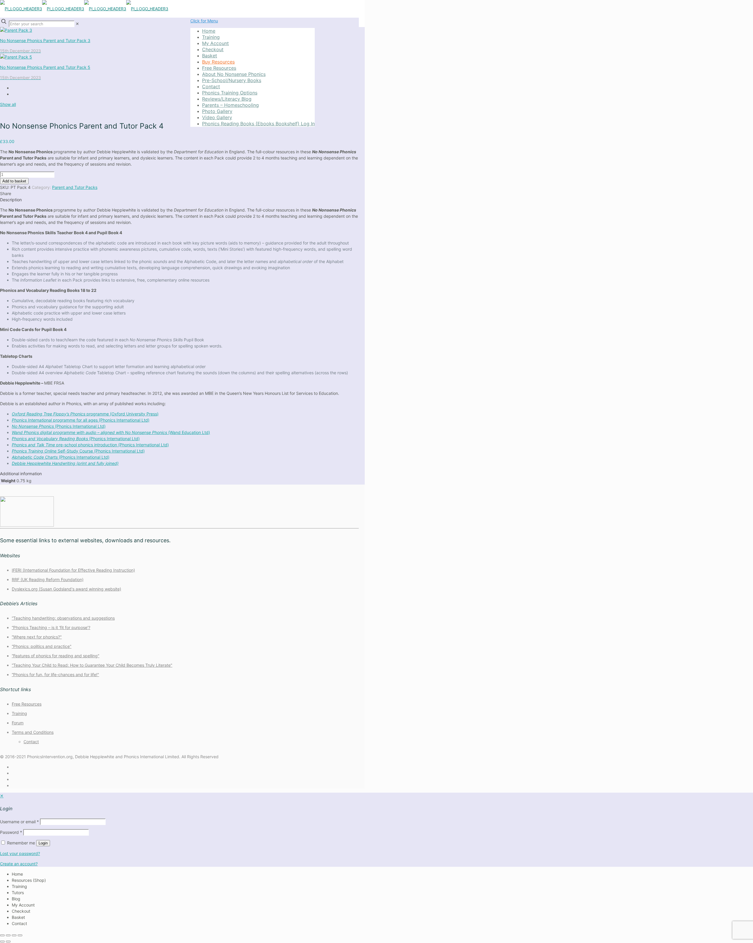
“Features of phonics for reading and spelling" (55, 655)
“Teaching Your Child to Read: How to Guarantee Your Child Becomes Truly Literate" (92, 665)
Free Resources (26, 703)
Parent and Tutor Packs (74, 187)
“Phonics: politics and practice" (41, 646)
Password (11, 832)
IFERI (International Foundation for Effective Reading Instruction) (73, 570)
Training (19, 713)
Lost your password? (20, 853)
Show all (8, 104)
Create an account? (19, 863)
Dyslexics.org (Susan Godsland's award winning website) (66, 588)
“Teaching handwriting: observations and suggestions (63, 618)
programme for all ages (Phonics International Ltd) (80, 420)
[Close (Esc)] (20, 935)
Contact (31, 741)
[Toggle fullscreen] (8, 935)
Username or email (19, 821)
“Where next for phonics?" (37, 636)
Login (43, 843)
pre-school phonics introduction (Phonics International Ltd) (90, 444)
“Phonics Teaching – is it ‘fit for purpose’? (51, 627)
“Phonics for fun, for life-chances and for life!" (55, 674)
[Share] (14, 935)
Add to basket (14, 181)
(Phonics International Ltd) (59, 426)
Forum (18, 722)
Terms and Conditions (33, 732)
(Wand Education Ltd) (111, 432)
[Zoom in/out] (2, 935)
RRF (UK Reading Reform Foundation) (48, 579)
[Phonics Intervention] (84, 9)
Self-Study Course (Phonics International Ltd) (78, 450)
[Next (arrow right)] (8, 941)
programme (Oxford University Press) (85, 413)
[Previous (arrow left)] (2, 941)
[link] (77, 23)
